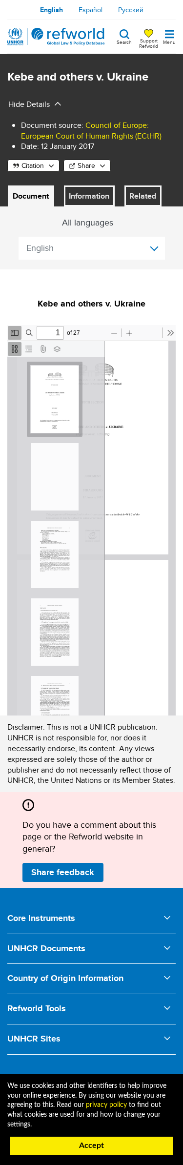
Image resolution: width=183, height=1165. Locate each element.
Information (89, 196)
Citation (32, 165)
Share (86, 165)
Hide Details (29, 104)
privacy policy (106, 1105)
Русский (130, 10)
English (51, 10)
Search (124, 41)
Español (90, 10)
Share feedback (62, 872)
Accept (91, 1145)
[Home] (56, 36)
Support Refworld (148, 43)
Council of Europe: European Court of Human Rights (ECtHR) (91, 131)
